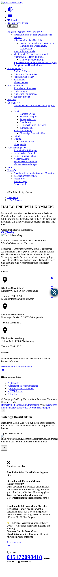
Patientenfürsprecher (24, 76)
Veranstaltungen (15, 147)
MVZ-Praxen (15, 391)
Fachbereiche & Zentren (20, 388)
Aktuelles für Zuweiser (25, 88)
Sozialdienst (19, 79)
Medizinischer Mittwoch (25, 161)
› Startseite (12, 197)
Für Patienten (14, 68)
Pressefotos (19, 178)
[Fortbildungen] (52, 287)
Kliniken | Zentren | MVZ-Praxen (24, 32)
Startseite (13, 383)
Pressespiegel (20, 181)
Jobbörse (11, 99)
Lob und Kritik (27, 141)
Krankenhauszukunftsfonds (14, 407)
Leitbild (17, 136)
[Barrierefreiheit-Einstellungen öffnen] (54, 292)
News (10, 167)
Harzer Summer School (25, 156)
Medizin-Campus (28, 116)
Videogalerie (20, 144)
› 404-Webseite (14, 200)
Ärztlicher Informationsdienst (22, 385)
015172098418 (24, 557)
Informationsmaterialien (25, 176)
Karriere (12, 394)
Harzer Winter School (24, 153)
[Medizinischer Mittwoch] (52, 296)
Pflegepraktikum (28, 119)
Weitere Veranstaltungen (25, 164)
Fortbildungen (20, 91)
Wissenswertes (21, 82)
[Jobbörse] (52, 277)
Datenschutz (21, 405)
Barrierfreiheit (8, 405)
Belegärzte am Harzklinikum (28, 65)
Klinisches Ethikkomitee (25, 74)
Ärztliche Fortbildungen (25, 150)
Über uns (12, 102)
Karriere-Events (27, 113)
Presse (10, 170)
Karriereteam (26, 127)
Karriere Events (21, 158)
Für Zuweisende (15, 85)
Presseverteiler (21, 184)
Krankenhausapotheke (24, 51)
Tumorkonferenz (22, 96)
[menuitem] (8, 463)
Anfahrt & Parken (22, 71)
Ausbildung (25, 122)
